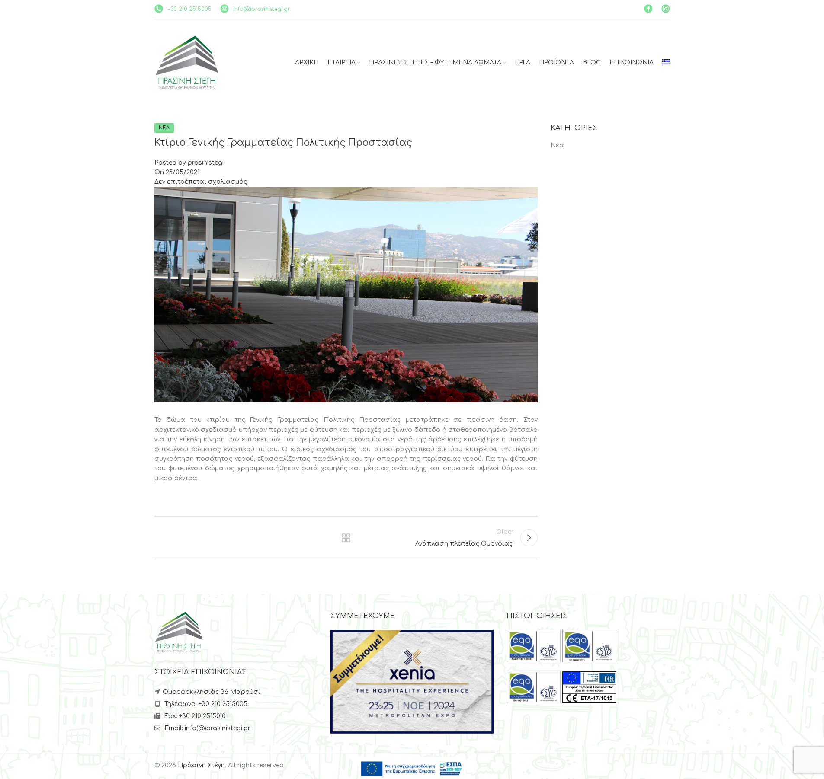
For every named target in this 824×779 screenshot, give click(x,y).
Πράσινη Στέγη (201, 765)
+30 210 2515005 (189, 9)
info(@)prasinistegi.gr (261, 9)
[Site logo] (186, 62)
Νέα (557, 145)
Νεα (164, 128)
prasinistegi (206, 163)
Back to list (346, 537)
